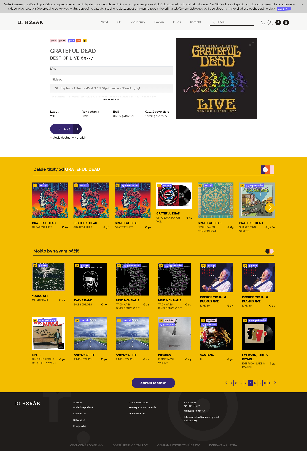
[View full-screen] (251, 43)
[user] (270, 22)
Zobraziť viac (111, 99)
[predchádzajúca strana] (226, 383)
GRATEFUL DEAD (73, 50)
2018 (71, 40)
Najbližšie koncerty (194, 410)
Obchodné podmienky (86, 445)
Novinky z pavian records (142, 407)
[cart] (262, 22)
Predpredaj (79, 426)
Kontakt (195, 22)
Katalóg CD (79, 413)
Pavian (159, 22)
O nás (177, 22)
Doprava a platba (223, 445)
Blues (62, 40)
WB (78, 40)
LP (85, 40)
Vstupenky (137, 22)
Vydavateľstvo (137, 413)
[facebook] (278, 22)
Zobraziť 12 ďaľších (153, 383)
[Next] (270, 208)
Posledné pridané (83, 407)
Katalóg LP (79, 420)
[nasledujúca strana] (275, 383)
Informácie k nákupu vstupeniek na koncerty (202, 419)
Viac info (283, 8)
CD (119, 22)
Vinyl (104, 22)
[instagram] (286, 22)
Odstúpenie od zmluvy (130, 445)
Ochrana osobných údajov (178, 445)
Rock (53, 40)
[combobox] (232, 22)
